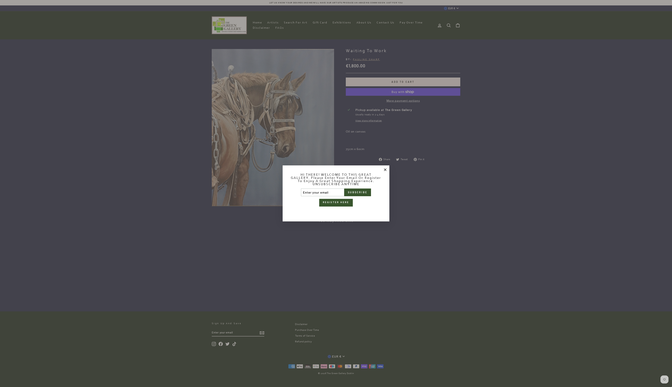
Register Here (336, 202)
